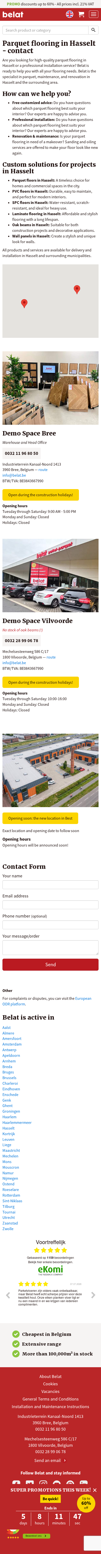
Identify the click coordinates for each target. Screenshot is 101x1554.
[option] (50, 1298)
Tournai (8, 1212)
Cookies (50, 1384)
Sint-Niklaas (12, 1200)
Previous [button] (7, 1295)
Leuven (8, 1139)
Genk (6, 1100)
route (43, 469)
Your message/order (20, 936)
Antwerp (9, 1049)
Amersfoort (11, 1038)
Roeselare (10, 1189)
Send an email (48, 1460)
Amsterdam (12, 1044)
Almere (8, 1033)
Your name (12, 876)
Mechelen (10, 1156)
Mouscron (10, 1167)
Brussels (9, 1077)
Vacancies (50, 1391)
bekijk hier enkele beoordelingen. (50, 1262)
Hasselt (8, 1128)
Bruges (8, 1072)
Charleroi (10, 1083)
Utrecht (8, 1217)
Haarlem (9, 1116)
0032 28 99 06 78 (50, 1451)
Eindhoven (11, 1088)
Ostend (8, 1183)
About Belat (50, 1376)
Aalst (6, 1027)
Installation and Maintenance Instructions (50, 1406)
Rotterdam (11, 1195)
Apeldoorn (11, 1055)
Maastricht (11, 1150)
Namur (8, 1172)
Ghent (7, 1105)
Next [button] (93, 1295)
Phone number (24, 916)
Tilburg (8, 1206)
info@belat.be (14, 475)
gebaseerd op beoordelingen (50, 1257)
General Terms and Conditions (51, 1399)
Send (50, 964)
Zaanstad (10, 1223)
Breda (7, 1066)
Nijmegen (10, 1178)
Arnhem (9, 1061)
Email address (15, 896)
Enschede (10, 1094)
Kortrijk (8, 1133)
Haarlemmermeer (17, 1122)
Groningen (11, 1111)
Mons (7, 1161)
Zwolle (7, 1228)
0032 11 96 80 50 (50, 1429)
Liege (6, 1144)
